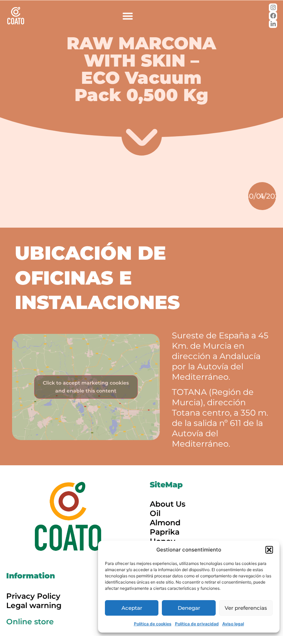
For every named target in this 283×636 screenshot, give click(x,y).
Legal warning (33, 605)
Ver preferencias (246, 608)
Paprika (164, 532)
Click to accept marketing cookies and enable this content (86, 387)
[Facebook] (273, 16)
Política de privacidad (197, 623)
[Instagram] (273, 7)
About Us (167, 504)
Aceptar (131, 608)
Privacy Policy (33, 596)
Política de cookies (153, 623)
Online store (30, 621)
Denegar (189, 608)
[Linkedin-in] (273, 24)
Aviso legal (233, 623)
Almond (165, 522)
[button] (269, 549)
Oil (155, 513)
